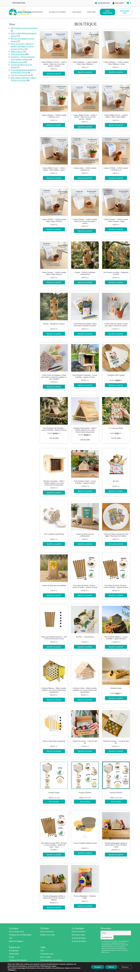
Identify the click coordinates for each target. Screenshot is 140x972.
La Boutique (76, 12)
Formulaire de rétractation (51, 960)
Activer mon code (124, 12)
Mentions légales (16, 941)
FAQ (42, 950)
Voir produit (54, 801)
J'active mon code (104, 3)
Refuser (111, 967)
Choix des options (116, 544)
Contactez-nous (46, 954)
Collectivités (14, 954)
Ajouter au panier (54, 73)
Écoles (11, 957)
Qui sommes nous (16, 931)
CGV (10, 938)
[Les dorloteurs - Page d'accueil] (20, 11)
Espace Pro (91, 12)
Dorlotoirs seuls (78, 935)
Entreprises (13, 950)
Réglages (125, 967)
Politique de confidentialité (20, 935)
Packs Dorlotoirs (47, 931)
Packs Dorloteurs (107, 12)
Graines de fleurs (79, 938)
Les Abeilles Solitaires (57, 12)
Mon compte (119, 3)
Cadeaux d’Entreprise (18, 960)
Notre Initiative (36, 12)
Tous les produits (79, 941)
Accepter (97, 967)
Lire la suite (54, 438)
